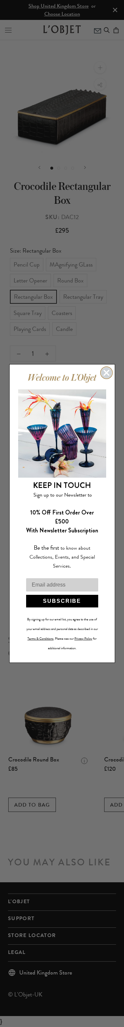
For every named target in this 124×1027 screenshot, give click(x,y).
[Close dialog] (106, 373)
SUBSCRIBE (62, 601)
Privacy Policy (83, 638)
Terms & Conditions (40, 638)
